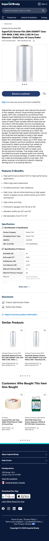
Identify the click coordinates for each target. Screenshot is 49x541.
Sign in (5, 102)
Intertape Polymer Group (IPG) (11, 28)
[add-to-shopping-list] (44, 94)
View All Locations (9, 479)
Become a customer (21, 94)
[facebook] (3, 508)
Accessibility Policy (33, 522)
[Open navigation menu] (3, 17)
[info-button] (34, 41)
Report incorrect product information (21, 314)
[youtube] (20, 508)
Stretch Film (8, 23)
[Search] (43, 10)
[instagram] (8, 508)
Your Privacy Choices (23, 524)
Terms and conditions (14, 522)
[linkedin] (14, 508)
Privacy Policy (30, 519)
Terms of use (16, 519)
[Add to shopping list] (21, 330)
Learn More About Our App (13, 501)
